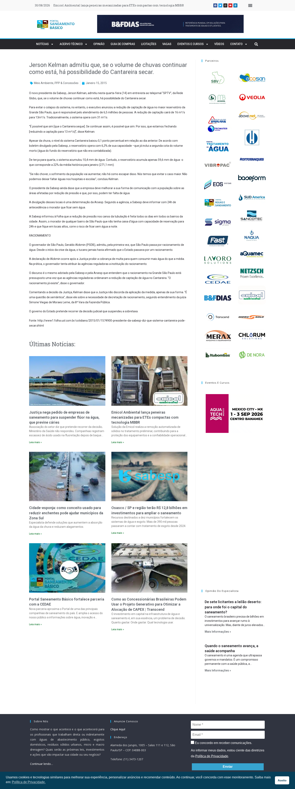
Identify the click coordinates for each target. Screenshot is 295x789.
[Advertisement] (108, 669)
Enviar (228, 766)
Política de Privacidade (211, 756)
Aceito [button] (282, 780)
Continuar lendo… (41, 764)
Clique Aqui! (117, 729)
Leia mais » (35, 442)
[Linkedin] (235, 5)
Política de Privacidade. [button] (29, 782)
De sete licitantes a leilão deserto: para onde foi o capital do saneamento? (233, 607)
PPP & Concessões (66, 83)
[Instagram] (225, 5)
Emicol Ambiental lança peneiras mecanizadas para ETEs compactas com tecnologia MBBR (118, 5)
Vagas (166, 44)
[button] (250, 5)
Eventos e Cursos (190, 44)
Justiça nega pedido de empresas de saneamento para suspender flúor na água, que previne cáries (64, 417)
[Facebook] (215, 5)
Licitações (148, 44)
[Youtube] (230, 5)
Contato (236, 44)
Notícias (42, 44)
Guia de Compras (123, 44)
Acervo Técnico (71, 44)
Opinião (99, 44)
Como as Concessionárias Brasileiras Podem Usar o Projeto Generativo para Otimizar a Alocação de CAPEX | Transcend (148, 604)
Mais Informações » (218, 631)
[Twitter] (220, 5)
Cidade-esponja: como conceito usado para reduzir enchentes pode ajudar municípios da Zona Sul (66, 513)
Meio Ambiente (43, 83)
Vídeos (219, 44)
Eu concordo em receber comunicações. (223, 743)
